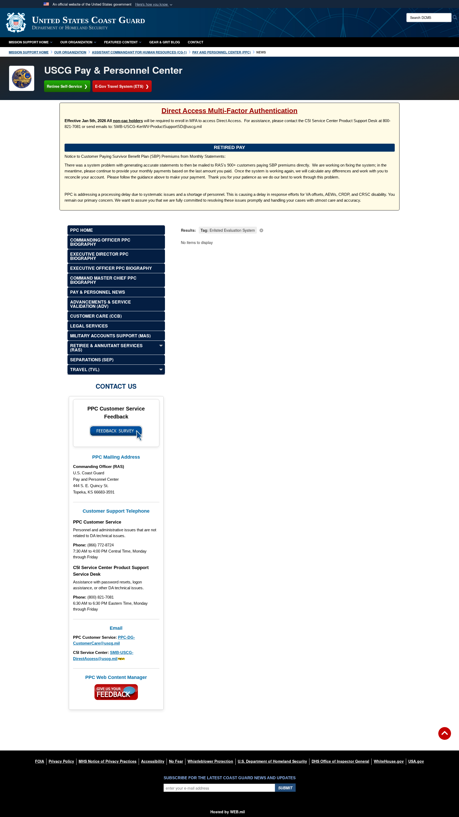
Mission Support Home (29, 42)
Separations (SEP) (91, 359)
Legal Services (89, 326)
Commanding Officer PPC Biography (100, 242)
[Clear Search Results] (286, 230)
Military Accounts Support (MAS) (110, 336)
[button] (154, 4)
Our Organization (76, 42)
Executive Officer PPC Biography (111, 268)
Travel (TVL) (84, 369)
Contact (195, 42)
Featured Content (121, 42)
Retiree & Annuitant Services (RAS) (106, 347)
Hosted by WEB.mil (227, 811)
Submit (285, 787)
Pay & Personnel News (97, 292)
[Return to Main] (444, 736)
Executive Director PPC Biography (99, 256)
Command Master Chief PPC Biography (103, 280)
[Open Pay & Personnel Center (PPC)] (22, 78)
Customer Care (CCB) (96, 316)
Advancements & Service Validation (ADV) (100, 304)
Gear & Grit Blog (164, 42)
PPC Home (81, 230)
